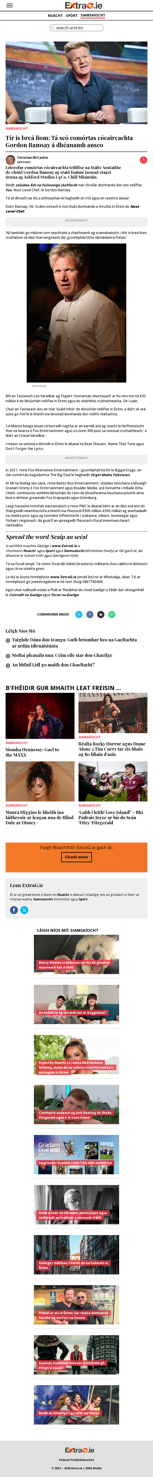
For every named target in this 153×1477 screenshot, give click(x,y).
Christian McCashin (32, 157)
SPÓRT (71, 15)
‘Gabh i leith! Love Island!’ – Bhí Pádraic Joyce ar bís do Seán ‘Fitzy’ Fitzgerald (110, 817)
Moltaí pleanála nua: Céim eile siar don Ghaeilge (62, 655)
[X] (78, 614)
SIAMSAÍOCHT (93, 15)
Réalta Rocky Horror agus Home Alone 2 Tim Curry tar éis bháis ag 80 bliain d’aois (112, 749)
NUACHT (55, 15)
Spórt (83, 899)
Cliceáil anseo (76, 857)
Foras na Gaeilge (65, 595)
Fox (9, 190)
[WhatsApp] (111, 614)
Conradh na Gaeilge (26, 595)
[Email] (100, 614)
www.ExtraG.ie (63, 577)
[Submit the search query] (53, 28)
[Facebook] (89, 614)
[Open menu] (10, 5)
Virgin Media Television (110, 475)
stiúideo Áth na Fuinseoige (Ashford (46, 185)
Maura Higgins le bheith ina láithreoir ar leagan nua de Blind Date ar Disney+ (40, 817)
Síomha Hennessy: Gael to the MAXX (32, 752)
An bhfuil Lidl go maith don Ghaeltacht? (53, 665)
